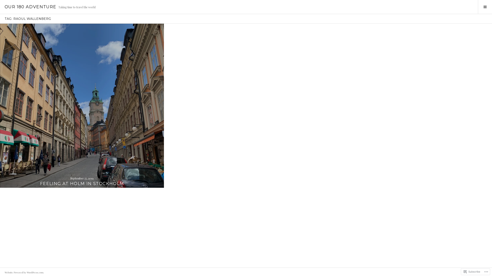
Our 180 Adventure (30, 6)
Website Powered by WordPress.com (24, 272)
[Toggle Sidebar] (485, 7)
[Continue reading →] (82, 106)
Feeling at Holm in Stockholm (82, 183)
